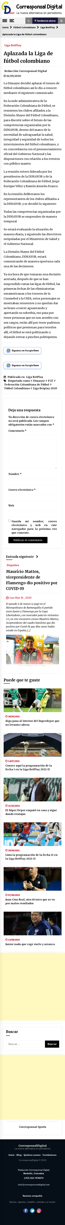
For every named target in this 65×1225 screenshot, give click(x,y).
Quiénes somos (32, 1155)
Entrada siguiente (20, 557)
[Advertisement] (32, 987)
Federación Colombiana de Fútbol (26, 384)
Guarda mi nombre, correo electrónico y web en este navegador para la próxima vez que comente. (34, 527)
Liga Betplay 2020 (45, 388)
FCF (50, 380)
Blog (19, 1155)
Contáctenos (49, 1155)
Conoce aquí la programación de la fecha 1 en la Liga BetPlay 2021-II (28, 767)
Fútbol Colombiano (17, 388)
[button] (28, 21)
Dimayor (39, 380)
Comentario (17, 430)
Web (11, 505)
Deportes (13, 565)
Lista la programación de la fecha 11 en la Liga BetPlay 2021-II (31, 856)
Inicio (12, 1155)
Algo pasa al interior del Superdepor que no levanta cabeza (32, 722)
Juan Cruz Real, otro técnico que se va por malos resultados (30, 901)
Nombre (15, 474)
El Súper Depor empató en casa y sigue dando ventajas (31, 812)
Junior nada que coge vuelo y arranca (30, 944)
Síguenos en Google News (25, 350)
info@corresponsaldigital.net (34, 1184)
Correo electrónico (22, 489)
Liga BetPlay (12, 45)
